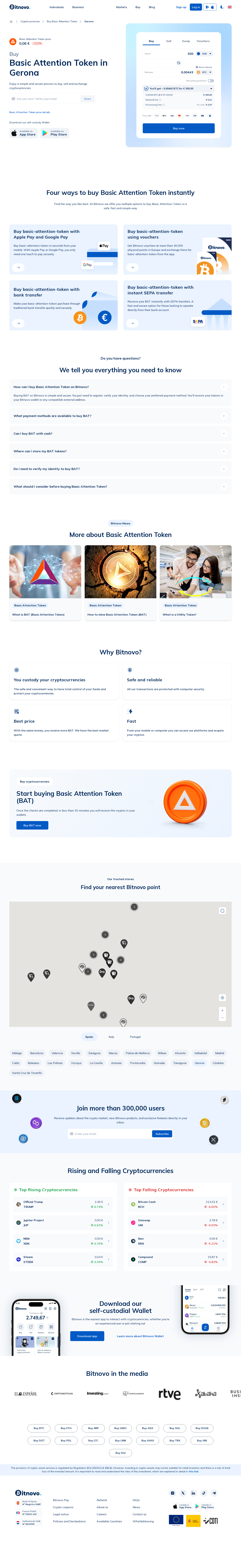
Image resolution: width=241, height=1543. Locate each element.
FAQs (136, 1500)
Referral (102, 1500)
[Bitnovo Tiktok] (203, 1493)
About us (102, 1507)
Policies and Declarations (69, 1521)
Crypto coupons (63, 1507)
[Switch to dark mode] (222, 7)
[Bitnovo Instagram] (172, 1493)
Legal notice (61, 1514)
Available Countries (109, 1521)
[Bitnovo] (20, 7)
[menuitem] (56, 7)
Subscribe (162, 1134)
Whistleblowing (143, 1521)
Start (87, 99)
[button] (230, 7)
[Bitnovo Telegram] (214, 1493)
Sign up (181, 7)
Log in (196, 7)
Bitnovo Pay (61, 1500)
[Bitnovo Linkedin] (193, 1493)
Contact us (139, 1514)
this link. (194, 1471)
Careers (102, 1514)
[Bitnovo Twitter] (183, 1493)
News (136, 1507)
